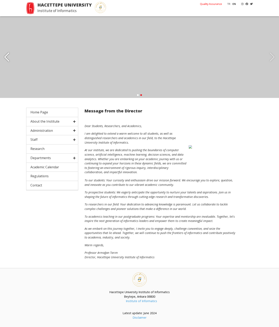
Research (37, 148)
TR (228, 4)
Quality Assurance (211, 4)
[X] (250, 4)
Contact (36, 185)
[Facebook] (245, 4)
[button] (7, 57)
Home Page (39, 112)
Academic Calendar (44, 167)
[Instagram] (241, 4)
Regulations (39, 176)
